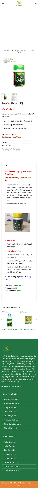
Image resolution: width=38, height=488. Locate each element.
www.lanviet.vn (16, 386)
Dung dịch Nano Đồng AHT (9, 329)
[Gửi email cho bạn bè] (10, 150)
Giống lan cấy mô (10, 408)
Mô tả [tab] (5, 165)
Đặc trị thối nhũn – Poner (27, 329)
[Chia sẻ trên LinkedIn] (18, 150)
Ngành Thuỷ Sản (9, 446)
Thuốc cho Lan (18, 286)
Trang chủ (5, 50)
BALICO (19, 485)
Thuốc (19, 52)
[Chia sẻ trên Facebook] (3, 150)
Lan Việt (15, 288)
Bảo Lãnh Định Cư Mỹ (11, 462)
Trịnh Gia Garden (9, 450)
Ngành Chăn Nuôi (10, 442)
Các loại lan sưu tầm (11, 428)
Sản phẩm (15, 50)
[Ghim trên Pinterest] (14, 150)
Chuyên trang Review (11, 466)
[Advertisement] (19, 27)
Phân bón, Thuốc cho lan (12, 420)
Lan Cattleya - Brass (11, 416)
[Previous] (5, 73)
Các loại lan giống (10, 412)
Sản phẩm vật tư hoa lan (12, 424)
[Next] (33, 73)
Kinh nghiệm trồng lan (11, 399)
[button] (3, 3)
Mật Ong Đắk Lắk (10, 454)
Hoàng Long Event (10, 458)
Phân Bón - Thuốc (27, 50)
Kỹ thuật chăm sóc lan (12, 404)
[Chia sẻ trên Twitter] (7, 150)
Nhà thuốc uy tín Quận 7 (12, 471)
